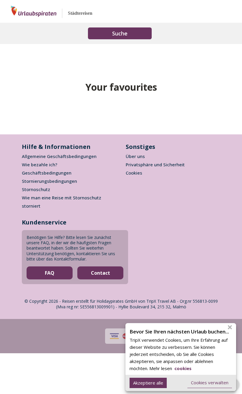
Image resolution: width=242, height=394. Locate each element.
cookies (182, 368)
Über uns (135, 156)
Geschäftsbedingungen (46, 173)
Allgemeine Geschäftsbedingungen (59, 156)
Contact (100, 273)
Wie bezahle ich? (39, 164)
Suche (120, 33)
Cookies (134, 173)
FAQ (49, 273)
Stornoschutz (36, 189)
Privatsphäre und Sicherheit (155, 164)
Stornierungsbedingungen (49, 181)
